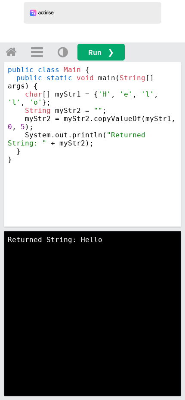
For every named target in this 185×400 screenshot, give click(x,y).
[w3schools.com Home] (11, 52)
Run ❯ (101, 52)
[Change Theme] (63, 52)
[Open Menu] (37, 52)
